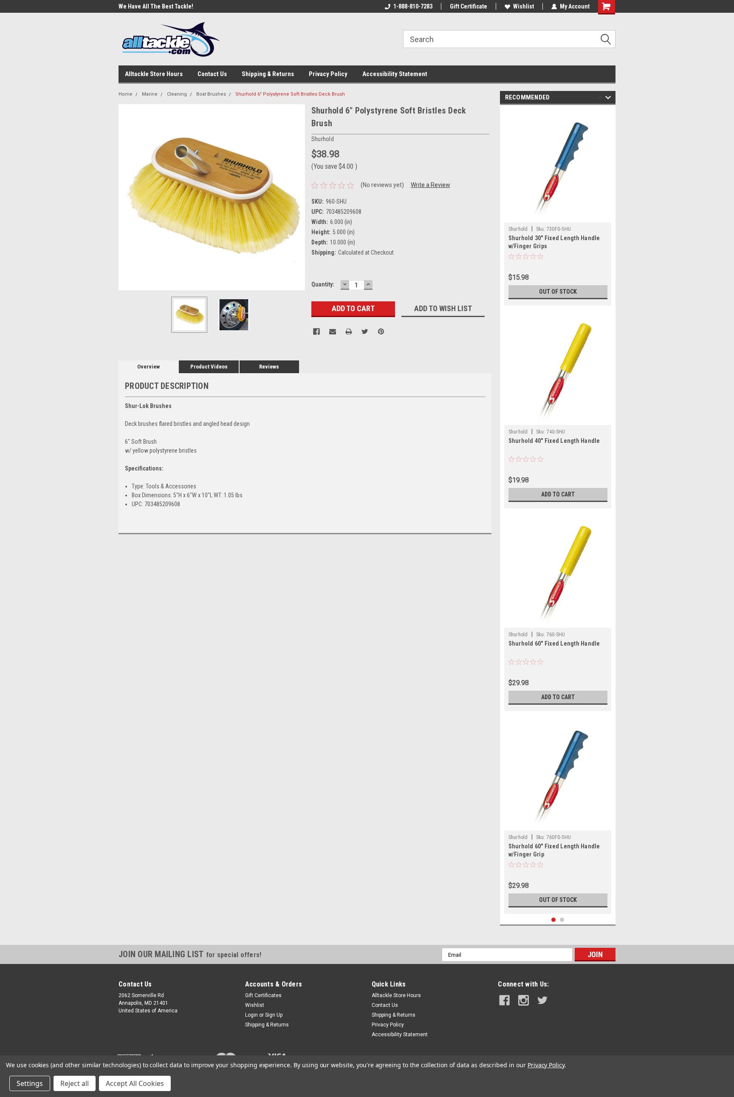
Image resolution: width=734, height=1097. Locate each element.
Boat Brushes (211, 94)
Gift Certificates (263, 995)
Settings (30, 1083)
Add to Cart (558, 494)
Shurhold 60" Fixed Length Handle (554, 643)
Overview (148, 366)
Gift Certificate (468, 6)
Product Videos (209, 366)
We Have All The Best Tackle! (156, 6)
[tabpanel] (558, 207)
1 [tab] (553, 920)
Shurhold (518, 229)
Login (251, 1015)
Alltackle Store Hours (154, 74)
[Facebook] (316, 331)
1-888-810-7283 (412, 6)
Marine (150, 94)
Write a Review (430, 184)
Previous (127, 197)
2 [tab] (562, 920)
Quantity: (322, 284)
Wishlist (523, 6)
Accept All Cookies (135, 1083)
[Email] (332, 331)
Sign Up (273, 1015)
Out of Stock (558, 291)
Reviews (269, 366)
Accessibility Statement (394, 74)
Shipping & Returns (268, 74)
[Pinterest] (381, 331)
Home (126, 94)
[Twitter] (364, 331)
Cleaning (177, 94)
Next (296, 197)
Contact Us (212, 74)
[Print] (348, 331)
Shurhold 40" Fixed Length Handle (554, 440)
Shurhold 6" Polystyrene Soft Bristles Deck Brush (290, 94)
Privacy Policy (328, 74)
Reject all (74, 1083)
